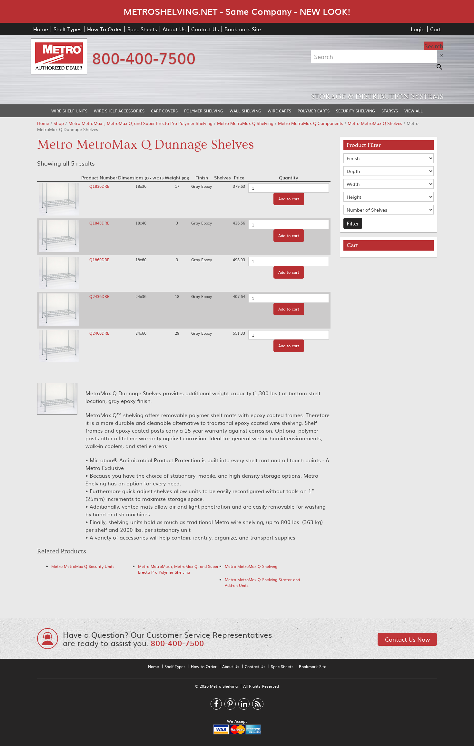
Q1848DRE (99, 223)
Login (418, 29)
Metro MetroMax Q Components (310, 123)
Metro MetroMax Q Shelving (245, 123)
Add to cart (288, 199)
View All (413, 111)
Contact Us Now (407, 639)
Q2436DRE (99, 296)
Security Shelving (355, 111)
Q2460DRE (99, 333)
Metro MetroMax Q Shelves (375, 123)
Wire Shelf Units (69, 111)
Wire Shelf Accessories (119, 111)
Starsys (389, 111)
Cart (435, 29)
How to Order (204, 666)
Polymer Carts (314, 111)
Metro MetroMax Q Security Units (82, 566)
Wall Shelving (245, 111)
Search (433, 46)
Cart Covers (164, 111)
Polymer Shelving (203, 111)
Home (40, 29)
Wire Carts (279, 111)
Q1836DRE (99, 186)
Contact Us (205, 29)
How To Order (104, 29)
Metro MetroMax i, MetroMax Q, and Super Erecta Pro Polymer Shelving (140, 123)
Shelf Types (68, 29)
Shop (59, 123)
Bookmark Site (242, 29)
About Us (174, 29)
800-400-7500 (144, 57)
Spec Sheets (142, 29)
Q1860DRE (99, 260)
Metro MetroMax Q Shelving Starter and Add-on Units (262, 582)
